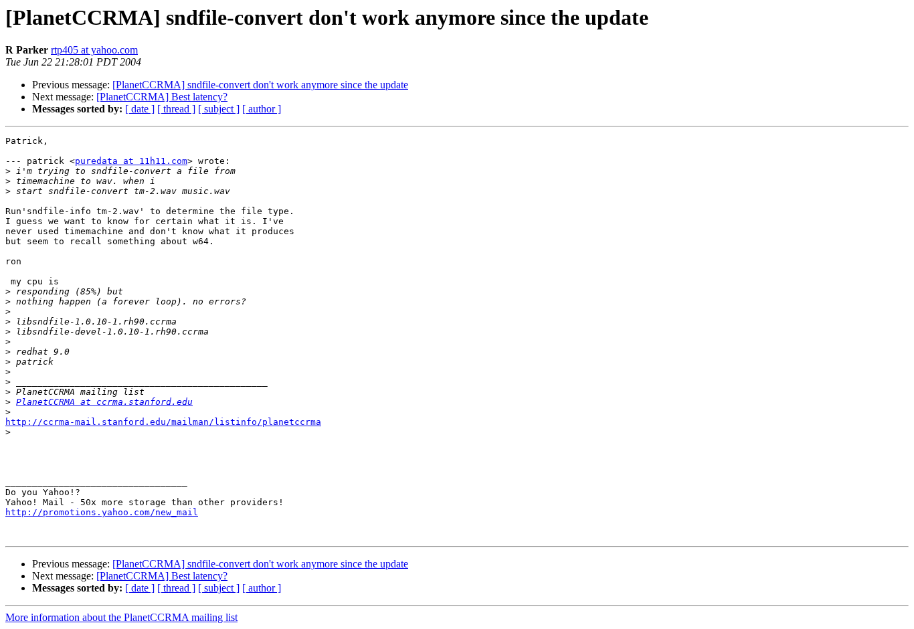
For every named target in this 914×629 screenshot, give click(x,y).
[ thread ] (176, 108)
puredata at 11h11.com (131, 161)
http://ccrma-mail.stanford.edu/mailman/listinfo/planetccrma (163, 422)
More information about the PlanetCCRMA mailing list (121, 617)
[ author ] (261, 108)
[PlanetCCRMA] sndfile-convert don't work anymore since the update (260, 84)
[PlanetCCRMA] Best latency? (161, 96)
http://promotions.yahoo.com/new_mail (101, 512)
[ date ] (140, 108)
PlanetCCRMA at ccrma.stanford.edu (104, 402)
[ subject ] (219, 108)
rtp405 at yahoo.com (94, 50)
